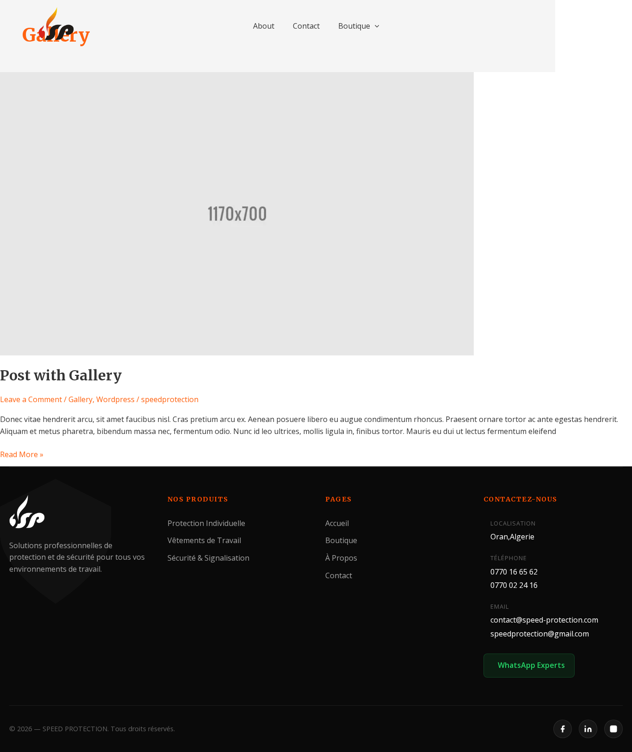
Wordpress (115, 399)
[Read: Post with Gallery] (237, 213)
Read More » (21, 454)
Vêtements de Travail (204, 540)
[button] (374, 26)
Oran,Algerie (512, 537)
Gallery (80, 399)
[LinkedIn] (588, 729)
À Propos (341, 558)
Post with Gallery (61, 375)
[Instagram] (613, 729)
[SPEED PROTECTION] (56, 24)
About (263, 26)
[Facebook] (562, 729)
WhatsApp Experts (531, 665)
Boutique (354, 26)
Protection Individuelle (206, 523)
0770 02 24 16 (514, 585)
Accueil (337, 523)
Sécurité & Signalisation (208, 558)
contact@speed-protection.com (544, 620)
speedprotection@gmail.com (539, 634)
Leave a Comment (31, 399)
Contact (306, 26)
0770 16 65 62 (514, 571)
